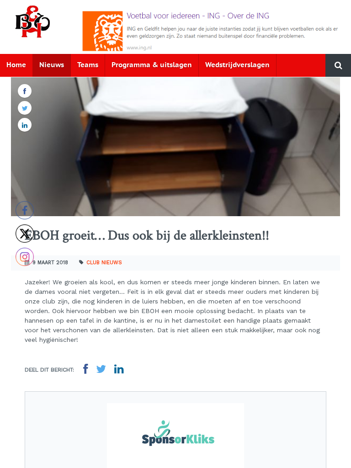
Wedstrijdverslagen (237, 65)
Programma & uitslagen (152, 65)
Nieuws (51, 65)
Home (16, 65)
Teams (87, 65)
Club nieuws (104, 263)
